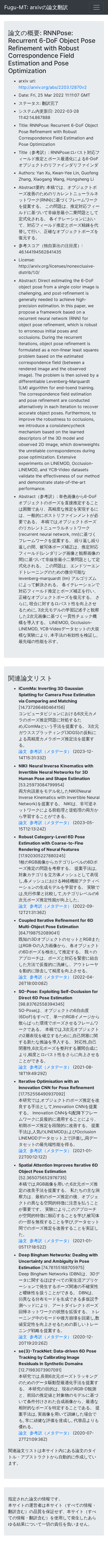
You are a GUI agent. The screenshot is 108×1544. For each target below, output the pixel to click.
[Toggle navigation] (96, 7)
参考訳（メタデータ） (51, 751)
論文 (23, 751)
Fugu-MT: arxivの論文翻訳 (36, 7)
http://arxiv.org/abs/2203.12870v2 (53, 87)
